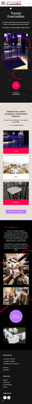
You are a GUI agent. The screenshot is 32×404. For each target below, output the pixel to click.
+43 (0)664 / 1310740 (9, 359)
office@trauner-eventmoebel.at (11, 363)
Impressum (6, 367)
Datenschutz (6, 370)
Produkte (5, 380)
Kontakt (5, 387)
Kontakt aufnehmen (16, 93)
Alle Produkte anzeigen (15, 212)
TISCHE (16, 151)
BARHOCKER (16, 202)
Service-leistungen (16, 316)
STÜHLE (16, 177)
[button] (3, 401)
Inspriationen (6, 382)
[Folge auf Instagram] (8, 397)
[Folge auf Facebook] (4, 397)
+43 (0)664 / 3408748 (9, 361)
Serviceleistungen (7, 384)
